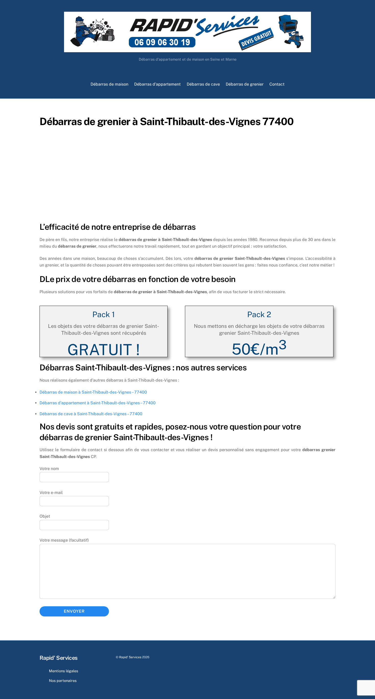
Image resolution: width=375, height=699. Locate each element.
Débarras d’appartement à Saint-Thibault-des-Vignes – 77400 (98, 402)
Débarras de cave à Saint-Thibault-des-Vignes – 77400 (91, 413)
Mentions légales (63, 671)
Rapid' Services (130, 657)
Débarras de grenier (245, 84)
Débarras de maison (109, 84)
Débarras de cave (203, 84)
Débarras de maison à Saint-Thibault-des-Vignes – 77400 (93, 392)
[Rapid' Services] (187, 50)
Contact (276, 84)
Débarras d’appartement (157, 84)
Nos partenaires (63, 680)
